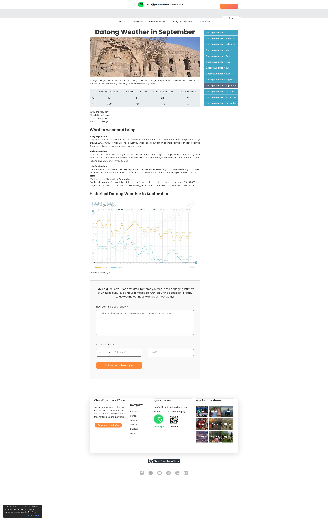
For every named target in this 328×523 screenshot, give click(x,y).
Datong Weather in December (221, 103)
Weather (188, 21)
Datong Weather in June (218, 67)
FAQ (132, 437)
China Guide (137, 21)
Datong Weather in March (219, 50)
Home (122, 21)
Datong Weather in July (218, 73)
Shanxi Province (157, 21)
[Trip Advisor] (186, 473)
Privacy (133, 424)
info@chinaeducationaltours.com (170, 407)
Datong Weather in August (219, 79)
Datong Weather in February (220, 44)
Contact (134, 415)
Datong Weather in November (221, 97)
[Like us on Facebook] (142, 473)
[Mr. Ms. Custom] (103, 352)
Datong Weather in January (220, 38)
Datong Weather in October (220, 91)
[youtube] (177, 473)
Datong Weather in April (218, 56)
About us (134, 411)
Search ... (231, 18)
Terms (133, 433)
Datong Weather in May (218, 62)
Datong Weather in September (221, 85)
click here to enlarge (100, 272)
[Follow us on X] (150, 473)
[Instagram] (168, 473)
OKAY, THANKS (34, 515)
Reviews (134, 420)
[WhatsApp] (158, 419)
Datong (174, 21)
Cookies (134, 429)
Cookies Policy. (30, 512)
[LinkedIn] (159, 473)
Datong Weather (214, 32)
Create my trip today (107, 425)
